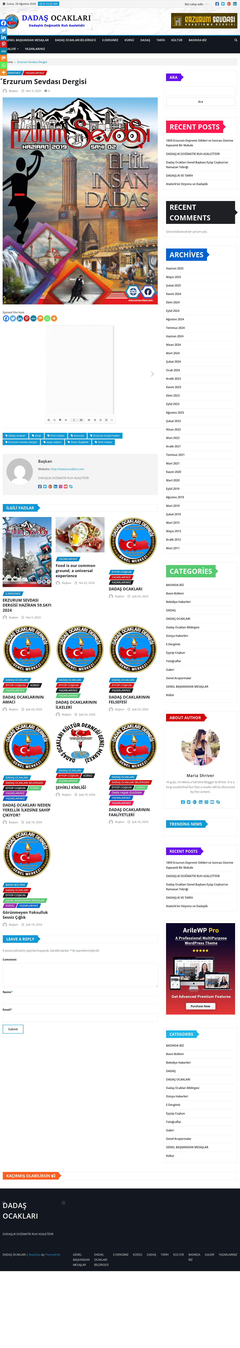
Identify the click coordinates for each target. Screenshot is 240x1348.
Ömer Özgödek (80, 442)
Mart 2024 (173, 353)
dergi (38, 435)
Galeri (170, 670)
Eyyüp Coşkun (175, 653)
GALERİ (11, 49)
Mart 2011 (173, 548)
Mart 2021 (173, 463)
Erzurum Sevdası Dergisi (32, 62)
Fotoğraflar (173, 661)
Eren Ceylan (57, 435)
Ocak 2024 (173, 370)
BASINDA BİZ (198, 40)
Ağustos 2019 (175, 497)
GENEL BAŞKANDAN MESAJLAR (27, 40)
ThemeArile (52, 1255)
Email (7, 1010)
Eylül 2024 (172, 311)
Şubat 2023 (173, 421)
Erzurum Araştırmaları (106, 435)
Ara (173, 77)
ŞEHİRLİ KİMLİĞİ (71, 787)
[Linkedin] (20, 318)
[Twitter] (13, 318)
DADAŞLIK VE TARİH (179, 175)
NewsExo (35, 1255)
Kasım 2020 (173, 472)
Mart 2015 (173, 523)
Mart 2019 (173, 506)
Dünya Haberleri (177, 636)
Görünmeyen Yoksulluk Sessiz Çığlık (25, 915)
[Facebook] (6, 318)
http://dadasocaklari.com (67, 469)
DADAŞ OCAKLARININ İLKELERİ (76, 704)
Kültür (170, 695)
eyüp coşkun (54, 442)
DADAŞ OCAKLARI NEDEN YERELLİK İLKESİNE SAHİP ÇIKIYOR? (27, 810)
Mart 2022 (173, 438)
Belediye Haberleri (178, 602)
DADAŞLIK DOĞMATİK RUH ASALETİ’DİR (193, 154)
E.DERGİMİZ (110, 40)
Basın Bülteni (175, 593)
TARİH (161, 40)
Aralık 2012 (173, 539)
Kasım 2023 (173, 387)
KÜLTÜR (176, 40)
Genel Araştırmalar (178, 678)
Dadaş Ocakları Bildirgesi (182, 627)
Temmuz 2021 (175, 455)
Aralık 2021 (173, 446)
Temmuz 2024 (175, 328)
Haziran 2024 (174, 336)
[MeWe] (33, 318)
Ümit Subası (105, 442)
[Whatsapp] (47, 318)
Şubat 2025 (173, 285)
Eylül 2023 (172, 404)
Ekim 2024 (173, 302)
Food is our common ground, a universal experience (75, 570)
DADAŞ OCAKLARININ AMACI (23, 699)
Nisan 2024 (173, 345)
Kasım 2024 (173, 294)
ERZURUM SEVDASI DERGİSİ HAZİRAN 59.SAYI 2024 (27, 605)
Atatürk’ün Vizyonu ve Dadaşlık (187, 184)
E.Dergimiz (173, 644)
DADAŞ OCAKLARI (125, 588)
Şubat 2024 (173, 362)
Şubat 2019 (173, 514)
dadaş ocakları (17, 435)
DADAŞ (145, 40)
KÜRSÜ (129, 40)
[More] (54, 318)
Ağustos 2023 (175, 413)
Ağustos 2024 (175, 319)
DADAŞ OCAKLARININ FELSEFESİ (129, 699)
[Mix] (40, 318)
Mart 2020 (173, 480)
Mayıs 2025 (173, 277)
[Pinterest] (27, 318)
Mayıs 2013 (173, 531)
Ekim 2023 (173, 395)
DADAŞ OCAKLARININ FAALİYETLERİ (129, 812)
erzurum (79, 435)
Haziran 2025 (174, 268)
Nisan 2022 (173, 429)
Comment (10, 959)
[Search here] (236, 40)
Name (8, 992)
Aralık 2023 (173, 379)
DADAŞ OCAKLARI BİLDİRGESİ (75, 40)
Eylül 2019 (172, 489)
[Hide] (1, 79)
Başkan (13, 91)
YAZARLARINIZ (35, 49)
